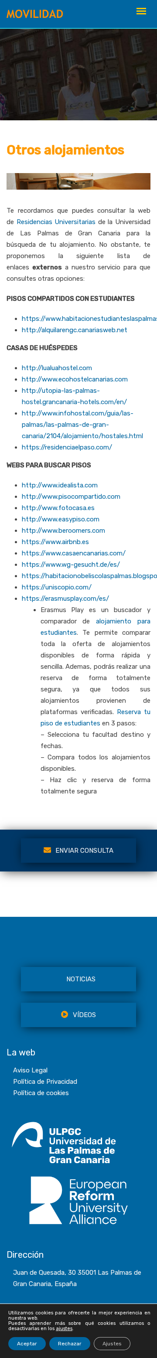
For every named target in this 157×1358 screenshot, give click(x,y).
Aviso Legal (30, 1070)
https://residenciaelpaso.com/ (67, 447)
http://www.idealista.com (60, 485)
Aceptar (27, 1344)
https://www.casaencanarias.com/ (74, 553)
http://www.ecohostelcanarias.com (75, 379)
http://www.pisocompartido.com (71, 496)
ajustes (64, 1328)
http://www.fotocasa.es (58, 508)
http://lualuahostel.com (57, 368)
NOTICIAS (81, 979)
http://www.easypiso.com (60, 519)
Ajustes (112, 1344)
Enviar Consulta (84, 850)
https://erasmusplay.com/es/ (65, 598)
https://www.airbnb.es (55, 542)
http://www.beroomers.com (63, 530)
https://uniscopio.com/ (57, 587)
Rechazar (70, 1344)
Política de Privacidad (45, 1082)
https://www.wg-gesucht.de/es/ (71, 564)
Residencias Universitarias (56, 222)
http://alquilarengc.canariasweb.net (74, 330)
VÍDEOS (84, 1015)
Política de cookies (41, 1093)
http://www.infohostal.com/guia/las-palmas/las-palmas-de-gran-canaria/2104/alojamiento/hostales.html (82, 424)
